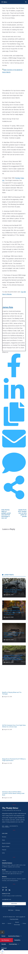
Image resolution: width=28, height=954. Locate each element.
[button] (26, 2)
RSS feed (10, 910)
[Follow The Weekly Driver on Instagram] (6, 890)
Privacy (24, 923)
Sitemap (17, 910)
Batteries (4, 876)
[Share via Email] (14, 450)
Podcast (4, 849)
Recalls (4, 869)
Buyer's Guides (5, 846)
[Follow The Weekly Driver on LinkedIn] (9, 890)
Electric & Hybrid (6, 843)
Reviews (4, 836)
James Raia (7, 307)
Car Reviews (5, 940)
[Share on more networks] (14, 498)
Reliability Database (7, 863)
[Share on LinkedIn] (14, 401)
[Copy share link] (14, 425)
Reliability (17, 940)
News (3, 840)
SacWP (21, 916)
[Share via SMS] (14, 474)
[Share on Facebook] (14, 377)
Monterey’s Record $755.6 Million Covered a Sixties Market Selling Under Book (13, 657)
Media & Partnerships (17, 923)
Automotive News (13, 936)
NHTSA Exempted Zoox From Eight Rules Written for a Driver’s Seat (14, 612)
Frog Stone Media (14, 919)
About (3, 923)
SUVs (3, 853)
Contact (9, 923)
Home (3, 936)
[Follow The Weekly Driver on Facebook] (3, 890)
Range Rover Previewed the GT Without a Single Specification (14, 635)
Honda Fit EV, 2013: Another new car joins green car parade (22, 513)
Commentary (13, 944)
